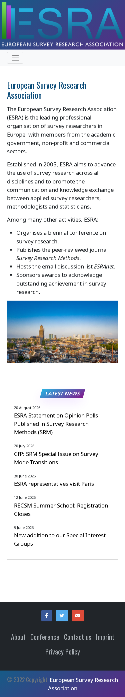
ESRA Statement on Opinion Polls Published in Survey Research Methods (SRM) (56, 423)
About (18, 637)
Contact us (77, 637)
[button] (46, 615)
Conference (44, 637)
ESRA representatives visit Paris (54, 483)
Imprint (105, 637)
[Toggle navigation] (15, 58)
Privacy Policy (62, 651)
